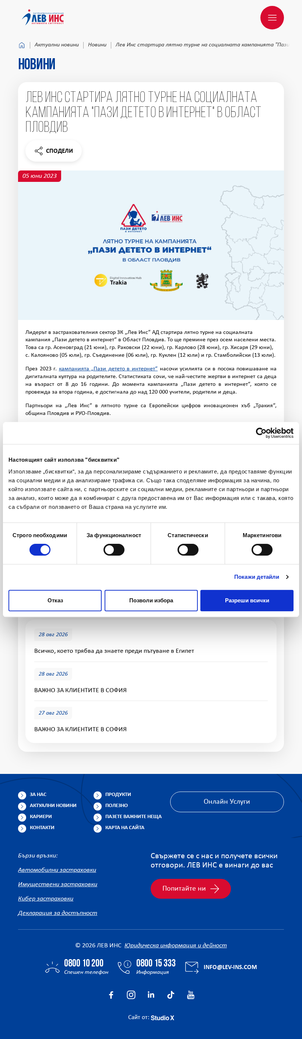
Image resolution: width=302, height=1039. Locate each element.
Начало (21, 45)
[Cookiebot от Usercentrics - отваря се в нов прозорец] (261, 433)
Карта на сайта (124, 828)
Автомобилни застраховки (57, 870)
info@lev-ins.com (230, 967)
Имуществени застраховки (57, 884)
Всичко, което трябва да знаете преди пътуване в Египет (114, 651)
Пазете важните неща (133, 817)
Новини (97, 45)
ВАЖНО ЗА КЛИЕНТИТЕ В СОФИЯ (80, 690)
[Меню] (272, 17)
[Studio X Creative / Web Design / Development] (162, 1017)
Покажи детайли (256, 577)
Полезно (116, 806)
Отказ (55, 600)
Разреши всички (247, 600)
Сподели (53, 153)
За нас (38, 794)
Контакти (42, 828)
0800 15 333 (156, 964)
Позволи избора (151, 600)
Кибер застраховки (45, 898)
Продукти (118, 794)
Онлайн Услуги (227, 802)
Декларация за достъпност (57, 913)
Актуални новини (57, 45)
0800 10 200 (83, 964)
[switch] (113, 550)
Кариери (41, 817)
